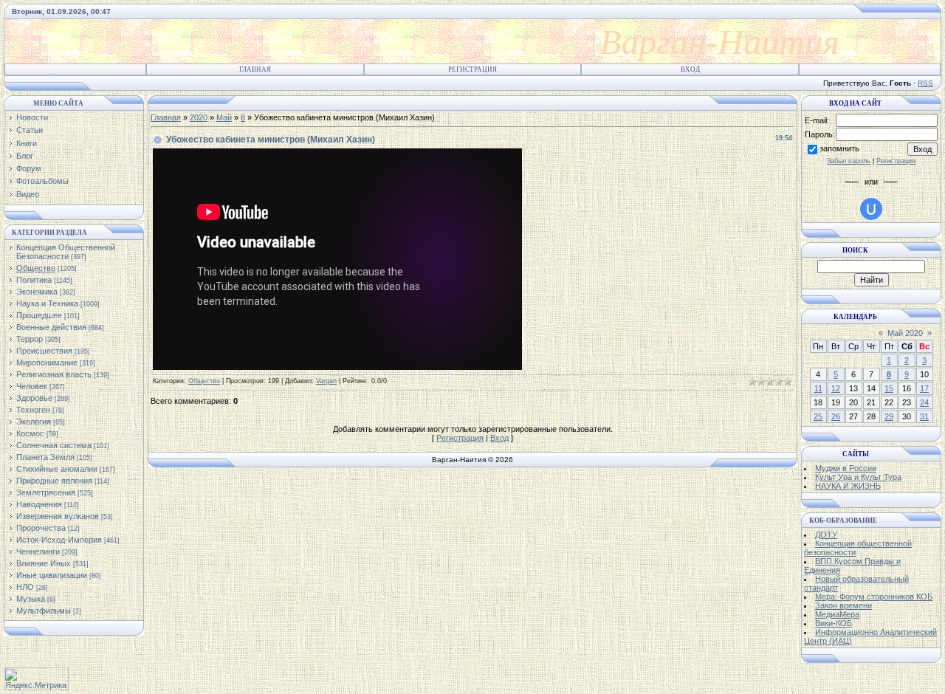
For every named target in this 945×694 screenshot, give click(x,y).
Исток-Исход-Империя (59, 539)
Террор (29, 338)
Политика (34, 279)
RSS (925, 83)
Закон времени (843, 605)
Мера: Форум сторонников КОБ (873, 596)
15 (888, 388)
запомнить (839, 148)
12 (835, 388)
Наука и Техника (47, 303)
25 (818, 416)
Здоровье (34, 398)
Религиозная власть (54, 374)
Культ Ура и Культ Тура (858, 477)
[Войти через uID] (871, 209)
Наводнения (39, 504)
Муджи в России (845, 468)
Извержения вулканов (57, 516)
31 (924, 416)
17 (924, 388)
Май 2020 (905, 333)
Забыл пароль (848, 161)
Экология (33, 421)
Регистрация (472, 69)
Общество (35, 268)
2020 (198, 117)
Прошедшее (39, 315)
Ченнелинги (38, 551)
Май (224, 117)
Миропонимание (47, 362)
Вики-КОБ (833, 623)
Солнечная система (54, 445)
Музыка (30, 598)
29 (888, 416)
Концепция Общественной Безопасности (65, 252)
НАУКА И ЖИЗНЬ (848, 485)
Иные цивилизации (51, 575)
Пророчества (41, 527)
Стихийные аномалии (56, 468)
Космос (30, 433)
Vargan (326, 381)
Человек (31, 386)
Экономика (37, 291)
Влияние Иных (43, 563)
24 (924, 402)
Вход (690, 69)
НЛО (25, 587)
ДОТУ (826, 534)
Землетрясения (45, 492)
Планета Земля (45, 457)
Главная (255, 69)
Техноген (33, 409)
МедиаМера (837, 614)
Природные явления (54, 480)
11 (818, 388)
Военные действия (51, 327)
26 (835, 416)
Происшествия (44, 350)
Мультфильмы (43, 610)
